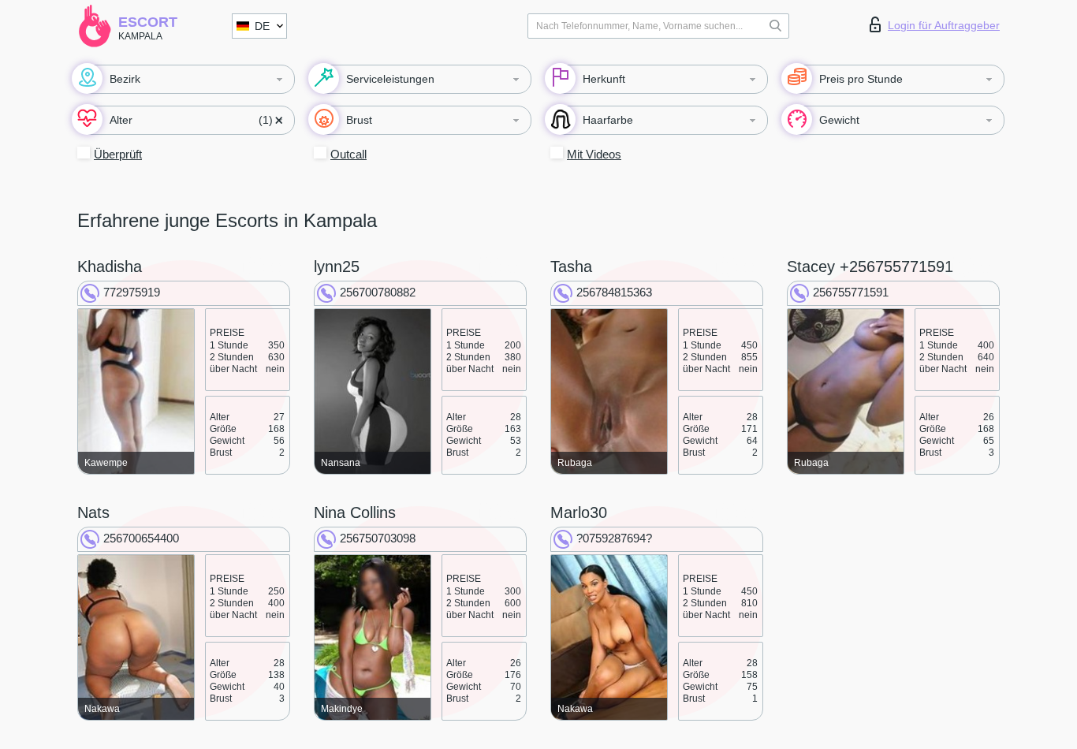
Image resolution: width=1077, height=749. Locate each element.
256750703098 (378, 538)
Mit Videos (594, 154)
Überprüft (118, 154)
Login (944, 25)
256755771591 (851, 292)
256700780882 (378, 292)
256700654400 (141, 538)
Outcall (348, 154)
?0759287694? (614, 538)
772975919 (131, 292)
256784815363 (614, 292)
